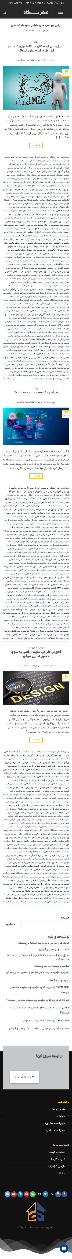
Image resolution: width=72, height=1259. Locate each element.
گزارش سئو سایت (31, 350)
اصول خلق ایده (29, 175)
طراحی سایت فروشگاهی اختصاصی (19, 292)
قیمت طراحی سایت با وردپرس (47, 328)
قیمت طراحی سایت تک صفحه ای (54, 332)
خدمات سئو (33, 207)
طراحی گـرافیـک (56, 1166)
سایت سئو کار (63, 249)
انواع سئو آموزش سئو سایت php (47, 185)
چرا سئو (12, 203)
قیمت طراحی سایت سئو (38, 335)
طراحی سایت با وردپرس (18, 534)
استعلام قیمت (57, 1152)
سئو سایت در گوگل (34, 239)
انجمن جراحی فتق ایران (56, 1028)
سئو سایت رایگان (16, 239)
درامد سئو (48, 221)
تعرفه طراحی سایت (42, 200)
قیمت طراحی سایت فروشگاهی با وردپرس (50, 343)
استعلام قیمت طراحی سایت (50, 175)
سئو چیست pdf (42, 228)
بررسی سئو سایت (38, 192)
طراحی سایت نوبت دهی (58, 303)
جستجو (65, 918)
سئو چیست (56, 228)
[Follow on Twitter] (45, 1194)
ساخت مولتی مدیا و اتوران (54, 949)
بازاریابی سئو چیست (34, 189)
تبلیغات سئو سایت (60, 200)
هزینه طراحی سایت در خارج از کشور (45, 371)
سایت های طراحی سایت (44, 249)
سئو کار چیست (57, 246)
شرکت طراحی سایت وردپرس (48, 260)
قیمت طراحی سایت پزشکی (20, 328)
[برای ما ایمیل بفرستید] (39, 1194)
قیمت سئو (10, 314)
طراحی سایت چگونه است (18, 278)
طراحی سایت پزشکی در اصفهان (28, 275)
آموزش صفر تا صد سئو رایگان (55, 160)
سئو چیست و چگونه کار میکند (42, 232)
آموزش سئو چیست (31, 157)
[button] (60, 12)
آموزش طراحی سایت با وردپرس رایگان (45, 167)
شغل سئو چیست (26, 260)
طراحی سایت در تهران (19, 282)
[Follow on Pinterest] (26, 1194)
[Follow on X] (52, 1194)
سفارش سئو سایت (23, 249)
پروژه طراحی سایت (16, 196)
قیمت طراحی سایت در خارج (38, 598)
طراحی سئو (32, 264)
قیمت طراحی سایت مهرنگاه (56, 346)
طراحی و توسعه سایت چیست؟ (36, 392)
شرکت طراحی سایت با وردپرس (55, 527)
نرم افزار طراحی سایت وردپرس (42, 357)
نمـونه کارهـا (58, 1159)
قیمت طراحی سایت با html (30, 321)
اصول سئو (16, 175)
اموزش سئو (44, 182)
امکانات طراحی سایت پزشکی (23, 498)
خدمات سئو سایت (18, 207)
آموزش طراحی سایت (51, 164)
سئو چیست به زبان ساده (22, 228)
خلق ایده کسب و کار (36, 214)
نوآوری (45, 360)
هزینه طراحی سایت (20, 364)
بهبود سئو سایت (21, 192)
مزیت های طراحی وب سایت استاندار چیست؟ (43, 943)
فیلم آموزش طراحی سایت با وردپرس (33, 314)
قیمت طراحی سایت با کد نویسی (41, 325)
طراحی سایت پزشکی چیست (56, 275)
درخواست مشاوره (55, 1123)
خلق (59, 214)
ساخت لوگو (13, 246)
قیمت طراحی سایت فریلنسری (16, 343)
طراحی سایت (20, 264)
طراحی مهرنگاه (57, 314)
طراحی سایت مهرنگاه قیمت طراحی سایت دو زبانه (26, 300)
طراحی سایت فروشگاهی (47, 292)
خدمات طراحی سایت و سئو (36, 210)
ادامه (36, 145)
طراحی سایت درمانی (60, 285)
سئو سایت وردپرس (29, 242)
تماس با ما (58, 1109)
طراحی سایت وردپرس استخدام (46, 307)
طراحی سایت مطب (17, 296)
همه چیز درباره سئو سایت (47, 378)
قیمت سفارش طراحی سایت (40, 317)
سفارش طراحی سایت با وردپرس (41, 253)
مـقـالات (60, 1173)
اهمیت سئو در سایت (21, 185)
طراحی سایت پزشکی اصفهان (18, 271)
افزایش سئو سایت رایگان (27, 178)
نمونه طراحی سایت (19, 357)
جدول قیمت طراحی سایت (29, 203)
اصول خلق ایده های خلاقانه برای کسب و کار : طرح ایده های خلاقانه (36, 48)
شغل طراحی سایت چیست (51, 264)
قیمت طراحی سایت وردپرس (30, 346)
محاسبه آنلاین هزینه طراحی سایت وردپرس (43, 353)
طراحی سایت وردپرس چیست (50, 310)
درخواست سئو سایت (33, 221)
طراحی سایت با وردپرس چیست (46, 271)
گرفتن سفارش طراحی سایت (42, 613)
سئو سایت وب (45, 242)
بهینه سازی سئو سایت (36, 196)
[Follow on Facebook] (64, 1194)
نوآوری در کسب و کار (31, 360)
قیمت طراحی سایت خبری (26, 332)
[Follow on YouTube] (14, 1194)
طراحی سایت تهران (40, 278)
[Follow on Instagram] (58, 1194)
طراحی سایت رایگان (17, 285)
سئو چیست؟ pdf (35, 235)
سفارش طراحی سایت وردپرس (39, 523)
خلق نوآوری (20, 214)
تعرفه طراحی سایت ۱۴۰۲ (21, 200)
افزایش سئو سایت (48, 178)
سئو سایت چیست (52, 239)
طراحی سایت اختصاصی (49, 267)
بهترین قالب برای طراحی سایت (26, 502)
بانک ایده (19, 189)
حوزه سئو (44, 207)
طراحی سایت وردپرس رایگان (23, 310)
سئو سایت (21, 235)
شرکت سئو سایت (53, 257)
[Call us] (33, 1194)
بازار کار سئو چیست (53, 189)
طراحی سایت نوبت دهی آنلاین (31, 303)
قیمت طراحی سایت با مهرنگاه (48, 591)
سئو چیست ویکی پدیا (54, 235)
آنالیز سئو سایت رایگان (52, 171)
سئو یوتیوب (25, 246)
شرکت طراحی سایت (35, 257)
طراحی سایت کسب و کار (58, 296)
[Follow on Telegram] (7, 1194)
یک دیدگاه (8, 901)
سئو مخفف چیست (40, 246)
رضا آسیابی (21, 60)
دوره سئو (18, 221)
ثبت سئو (46, 203)
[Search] (4, 12)
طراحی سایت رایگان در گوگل (23, 289)
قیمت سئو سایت (61, 317)
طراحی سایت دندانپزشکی (38, 285)
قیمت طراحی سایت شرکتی (52, 602)
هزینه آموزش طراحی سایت (42, 364)
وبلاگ (36, 42)
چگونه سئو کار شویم (59, 207)
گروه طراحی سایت (48, 350)
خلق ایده (51, 214)
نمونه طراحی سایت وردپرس (56, 623)
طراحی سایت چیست (60, 282)
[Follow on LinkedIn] (20, 1194)
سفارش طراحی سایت (28, 520)
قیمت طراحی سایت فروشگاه (49, 339)
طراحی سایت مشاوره (36, 296)
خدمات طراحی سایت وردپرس (36, 512)
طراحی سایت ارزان (28, 267)
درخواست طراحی (55, 1130)
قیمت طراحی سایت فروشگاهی (21, 339)
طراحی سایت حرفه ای (39, 282)
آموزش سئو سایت (13, 157)
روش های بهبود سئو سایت (40, 225)
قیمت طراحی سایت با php (44, 588)
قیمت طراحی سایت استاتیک (56, 321)
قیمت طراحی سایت (17, 317)
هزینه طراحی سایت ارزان (35, 368)
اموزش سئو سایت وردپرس (25, 182)
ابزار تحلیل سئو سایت (30, 171)
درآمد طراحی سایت (25, 217)
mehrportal (62, 987)
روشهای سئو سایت (17, 225)
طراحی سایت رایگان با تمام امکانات (53, 289)
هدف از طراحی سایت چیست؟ (28, 623)
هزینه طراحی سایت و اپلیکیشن (31, 638)
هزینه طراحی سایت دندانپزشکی (27, 634)
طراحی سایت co (10, 530)
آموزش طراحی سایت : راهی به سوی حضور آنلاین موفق (36, 654)
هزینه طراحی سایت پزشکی (23, 631)
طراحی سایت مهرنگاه (59, 300)
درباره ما (60, 1116)
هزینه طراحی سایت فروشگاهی (43, 375)
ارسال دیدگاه (9, 378)
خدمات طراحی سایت (59, 210)
